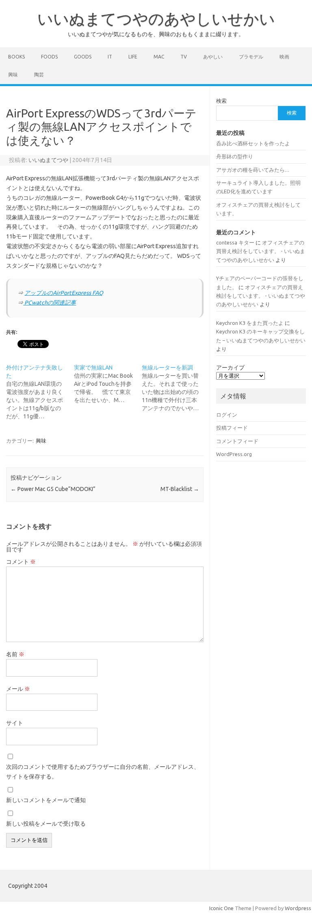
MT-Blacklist (179, 489)
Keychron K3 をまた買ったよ (250, 323)
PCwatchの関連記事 (49, 302)
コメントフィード (237, 441)
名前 (15, 654)
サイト (14, 723)
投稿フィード (232, 427)
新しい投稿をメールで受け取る (46, 823)
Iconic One (221, 908)
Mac (159, 56)
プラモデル (251, 56)
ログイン (226, 414)
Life (132, 56)
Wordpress (298, 908)
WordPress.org (234, 454)
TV (183, 56)
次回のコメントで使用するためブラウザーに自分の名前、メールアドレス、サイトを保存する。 (102, 772)
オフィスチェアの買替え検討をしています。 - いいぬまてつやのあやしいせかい (260, 251)
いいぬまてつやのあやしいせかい (156, 18)
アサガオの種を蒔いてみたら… (252, 170)
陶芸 (39, 74)
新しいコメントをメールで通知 (46, 800)
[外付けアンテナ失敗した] (40, 391)
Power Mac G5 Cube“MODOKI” (53, 489)
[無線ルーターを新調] (176, 387)
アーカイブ (230, 367)
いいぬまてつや (48, 160)
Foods (49, 56)
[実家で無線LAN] (108, 383)
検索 (221, 101)
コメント (21, 561)
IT (110, 56)
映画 (284, 56)
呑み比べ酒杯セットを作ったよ (253, 143)
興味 (13, 74)
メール (18, 689)
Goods (82, 56)
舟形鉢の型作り (234, 156)
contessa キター (235, 242)
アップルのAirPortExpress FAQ (63, 293)
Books (16, 56)
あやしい (213, 56)
